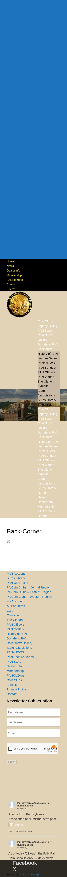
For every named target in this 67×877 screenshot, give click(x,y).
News (10, 265)
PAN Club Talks (17, 583)
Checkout (13, 615)
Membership (14, 275)
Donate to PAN (48, 432)
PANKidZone (15, 279)
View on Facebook (16, 831)
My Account (15, 601)
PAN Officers (46, 372)
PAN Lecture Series (20, 657)
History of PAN (48, 353)
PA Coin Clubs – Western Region (29, 596)
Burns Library (47, 400)
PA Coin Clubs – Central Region (29, 587)
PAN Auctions (16, 573)
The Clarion (46, 381)
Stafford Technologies (30, 874)
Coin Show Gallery (45, 337)
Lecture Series (48, 358)
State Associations (19, 647)
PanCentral (45, 349)
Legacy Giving (47, 414)
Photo (19, 825)
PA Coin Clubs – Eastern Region (29, 592)
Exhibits (43, 386)
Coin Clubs (45, 409)
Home (10, 261)
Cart (10, 610)
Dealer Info (13, 270)
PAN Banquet (47, 367)
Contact (11, 284)
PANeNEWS (46, 363)
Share (29, 831)
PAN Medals (15, 629)
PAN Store (45, 418)
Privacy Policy (16, 689)
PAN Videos (46, 377)
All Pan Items (16, 606)
